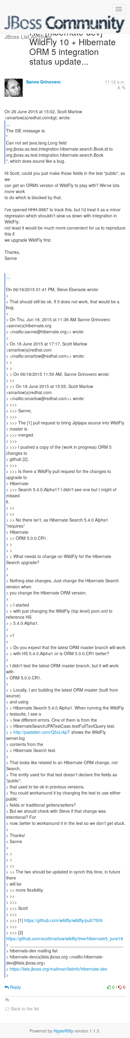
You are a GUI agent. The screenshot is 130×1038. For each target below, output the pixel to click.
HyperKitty (63, 1031)
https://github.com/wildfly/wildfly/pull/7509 (63, 920)
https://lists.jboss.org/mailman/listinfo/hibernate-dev (58, 969)
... (8, 124)
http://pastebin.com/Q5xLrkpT (41, 732)
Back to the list (24, 1009)
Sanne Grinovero (43, 82)
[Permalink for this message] (123, 87)
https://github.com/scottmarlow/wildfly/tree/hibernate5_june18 (64, 938)
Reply (15, 987)
